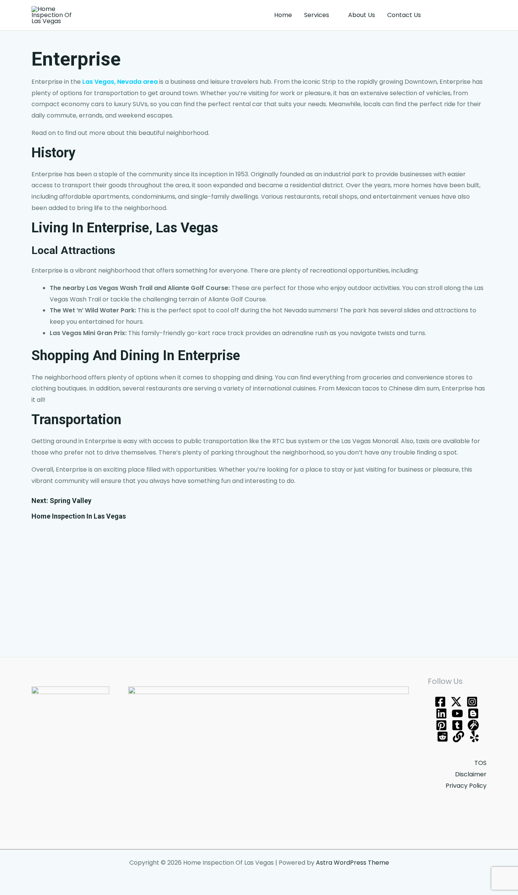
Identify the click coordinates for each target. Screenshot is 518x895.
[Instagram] (472, 701)
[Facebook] (440, 701)
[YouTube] (457, 713)
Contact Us (404, 15)
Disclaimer (471, 774)
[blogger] (473, 713)
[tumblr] (457, 725)
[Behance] (441, 713)
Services (316, 15)
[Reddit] (442, 736)
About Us (361, 15)
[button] (461, 15)
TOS (480, 763)
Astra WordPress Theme (352, 862)
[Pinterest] (441, 725)
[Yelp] (474, 736)
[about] (458, 736)
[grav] (473, 725)
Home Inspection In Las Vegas (78, 516)
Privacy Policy (466, 785)
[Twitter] (456, 701)
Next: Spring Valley (61, 501)
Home (283, 15)
